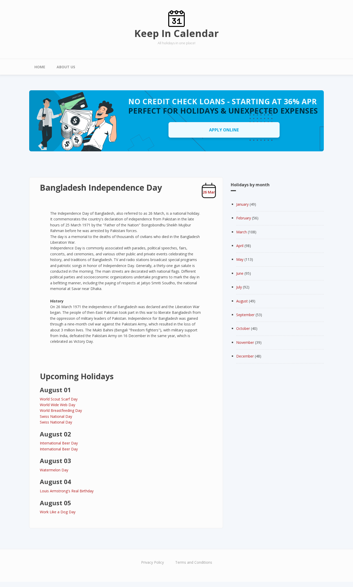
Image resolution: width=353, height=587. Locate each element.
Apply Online (224, 130)
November (245, 342)
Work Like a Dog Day (57, 511)
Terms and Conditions (193, 562)
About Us (66, 66)
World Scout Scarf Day (59, 399)
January (242, 204)
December (245, 356)
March (241, 231)
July (239, 287)
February (243, 218)
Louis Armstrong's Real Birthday (67, 490)
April (239, 245)
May (239, 259)
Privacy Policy (152, 562)
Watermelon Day (54, 469)
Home (39, 66)
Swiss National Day (56, 416)
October (243, 328)
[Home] (176, 18)
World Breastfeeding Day (61, 410)
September (245, 314)
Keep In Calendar (176, 33)
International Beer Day (59, 443)
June (239, 273)
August (242, 301)
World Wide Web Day (57, 404)
